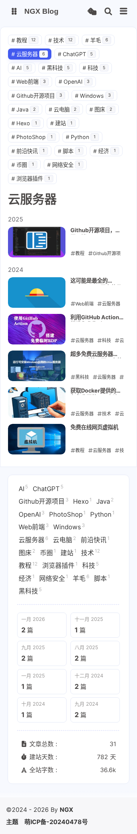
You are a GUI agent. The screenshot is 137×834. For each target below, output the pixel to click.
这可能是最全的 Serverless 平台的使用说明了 (96, 281)
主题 (12, 822)
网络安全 (63, 165)
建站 (61, 123)
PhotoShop (32, 137)
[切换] (123, 11)
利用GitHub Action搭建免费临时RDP (94, 318)
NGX (66, 809)
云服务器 (28, 54)
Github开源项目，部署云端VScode (95, 230)
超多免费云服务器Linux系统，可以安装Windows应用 (96, 354)
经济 (104, 151)
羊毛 (96, 40)
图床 (100, 109)
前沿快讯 (28, 151)
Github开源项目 (36, 95)
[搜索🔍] (108, 11)
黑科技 (56, 68)
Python (81, 137)
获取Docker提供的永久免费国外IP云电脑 (95, 391)
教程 (23, 40)
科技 (94, 68)
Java (23, 109)
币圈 (22, 165)
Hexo (24, 123)
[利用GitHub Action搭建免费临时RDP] (36, 329)
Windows (93, 95)
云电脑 (63, 109)
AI (20, 68)
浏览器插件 (30, 178)
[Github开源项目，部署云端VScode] (36, 242)
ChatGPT (75, 54)
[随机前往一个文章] (92, 11)
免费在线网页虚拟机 (94, 427)
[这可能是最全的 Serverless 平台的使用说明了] (36, 292)
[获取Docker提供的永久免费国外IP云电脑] (36, 402)
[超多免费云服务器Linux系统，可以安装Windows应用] (36, 366)
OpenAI (74, 81)
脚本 (69, 151)
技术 (60, 40)
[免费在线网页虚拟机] (36, 439)
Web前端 (28, 81)
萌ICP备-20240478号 (56, 822)
